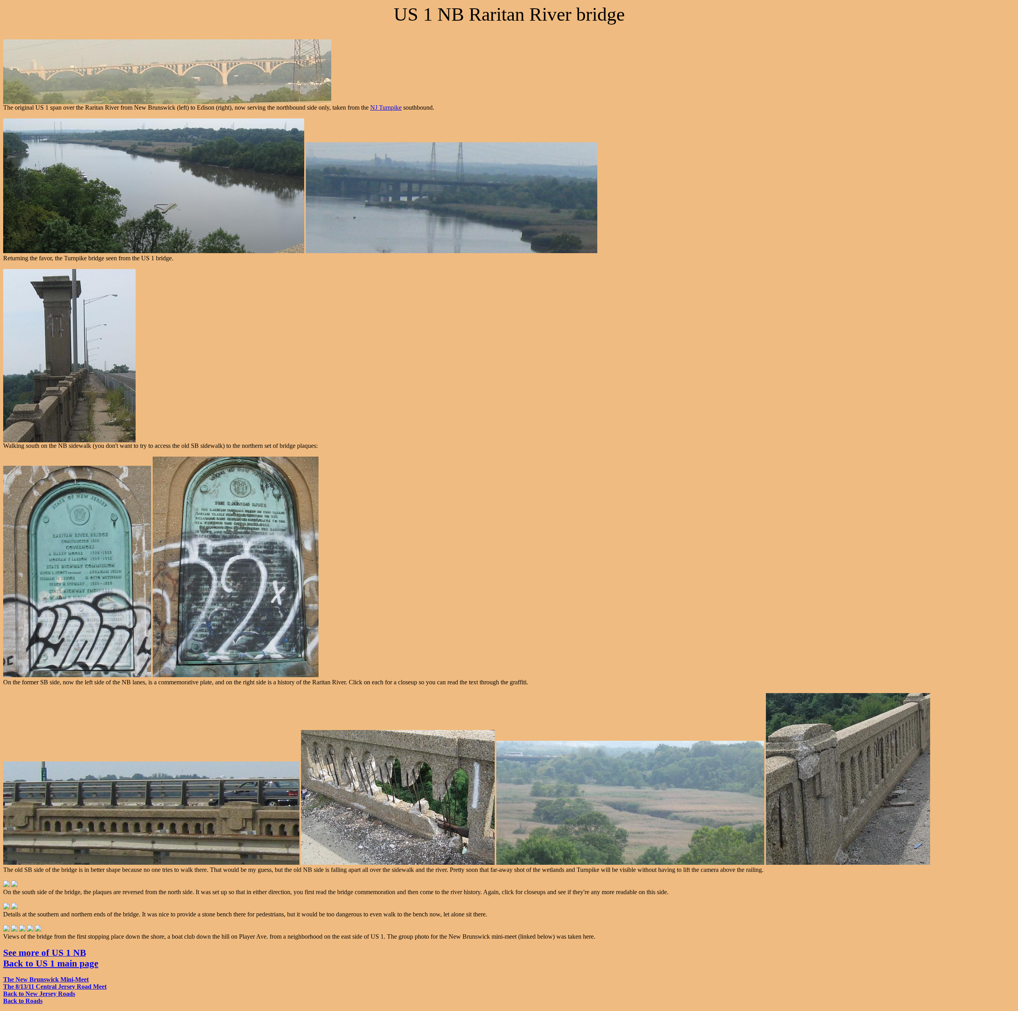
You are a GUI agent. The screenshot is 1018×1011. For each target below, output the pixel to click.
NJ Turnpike (386, 107)
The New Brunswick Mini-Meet (46, 979)
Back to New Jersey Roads (39, 993)
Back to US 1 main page (50, 963)
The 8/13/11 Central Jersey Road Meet (55, 986)
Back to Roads (23, 1000)
